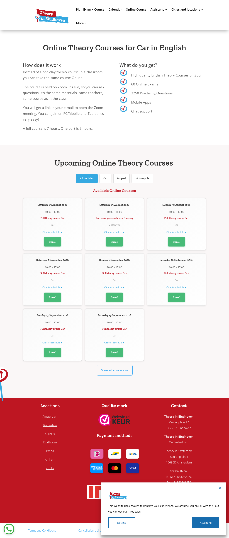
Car (105, 178)
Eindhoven (50, 442)
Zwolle (50, 468)
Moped (121, 178)
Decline (121, 522)
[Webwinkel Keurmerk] (114, 424)
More (80, 23)
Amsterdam (50, 417)
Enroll (52, 241)
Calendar (115, 9)
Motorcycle (142, 178)
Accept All (206, 522)
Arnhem (50, 460)
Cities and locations (185, 9)
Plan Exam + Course (90, 9)
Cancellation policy (90, 530)
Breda (50, 451)
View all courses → (114, 370)
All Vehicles (87, 178)
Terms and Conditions (42, 530)
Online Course (136, 9)
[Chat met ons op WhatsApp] (9, 529)
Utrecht (50, 434)
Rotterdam (50, 425)
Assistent (157, 9)
